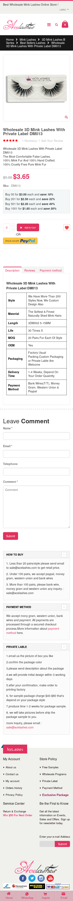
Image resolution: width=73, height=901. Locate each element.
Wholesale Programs (54, 774)
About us (11, 767)
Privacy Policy (14, 795)
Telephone (10, 464)
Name (7, 428)
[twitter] (31, 878)
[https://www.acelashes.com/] (37, 866)
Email (7, 446)
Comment (9, 482)
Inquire (46, 898)
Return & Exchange (14, 811)
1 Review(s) (29, 141)
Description (12, 270)
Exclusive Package (55, 795)
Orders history (14, 788)
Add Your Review (52, 141)
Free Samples (50, 767)
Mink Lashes (28, 39)
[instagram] (41, 878)
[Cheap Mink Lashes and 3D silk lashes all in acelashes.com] (19, 24)
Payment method (51, 270)
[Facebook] (22, 878)
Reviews (29, 270)
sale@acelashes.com (20, 727)
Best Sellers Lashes (32, 43)
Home (10, 39)
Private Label (50, 781)
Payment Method (52, 788)
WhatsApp (27, 898)
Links (63, 9)
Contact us (12, 774)
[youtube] (50, 878)
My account (12, 781)
